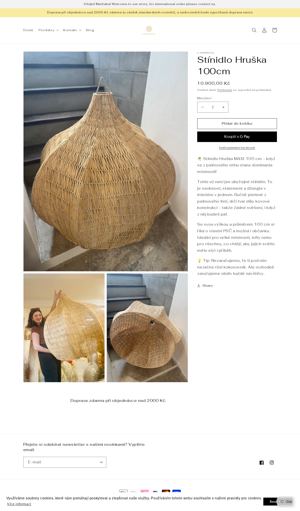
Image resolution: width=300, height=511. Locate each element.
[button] (48, 30)
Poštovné (224, 90)
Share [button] (207, 286)
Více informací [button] (19, 504)
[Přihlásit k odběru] (101, 462)
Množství (204, 98)
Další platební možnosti (237, 147)
